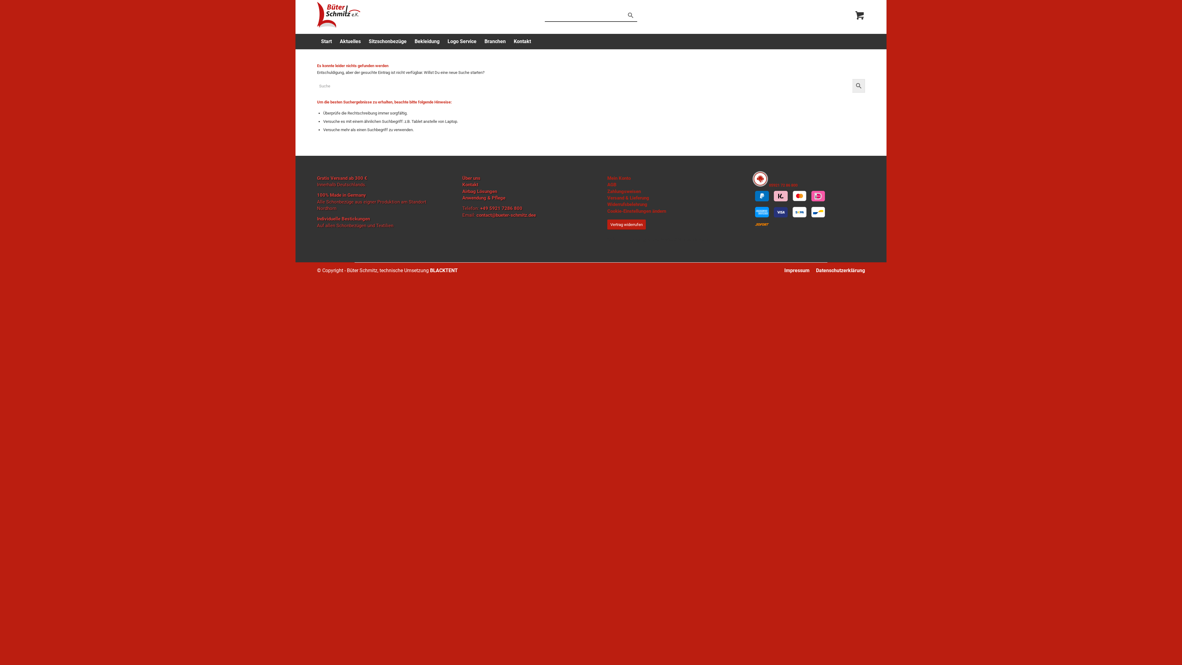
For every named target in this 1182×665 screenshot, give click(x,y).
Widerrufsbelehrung (627, 204)
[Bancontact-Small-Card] (818, 212)
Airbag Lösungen (479, 191)
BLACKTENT (444, 270)
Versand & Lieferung (628, 198)
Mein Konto (619, 178)
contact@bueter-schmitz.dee (506, 215)
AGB (612, 184)
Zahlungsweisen (624, 191)
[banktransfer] (799, 212)
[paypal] (762, 196)
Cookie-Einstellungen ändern (636, 211)
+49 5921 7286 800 (501, 208)
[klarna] (780, 196)
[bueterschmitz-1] (338, 15)
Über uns (471, 178)
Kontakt (470, 184)
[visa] (780, 212)
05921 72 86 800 (783, 185)
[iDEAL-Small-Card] (818, 196)
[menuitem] (326, 41)
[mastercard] (799, 196)
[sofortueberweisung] (762, 225)
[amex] (762, 212)
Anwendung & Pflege (483, 198)
